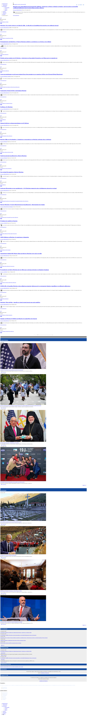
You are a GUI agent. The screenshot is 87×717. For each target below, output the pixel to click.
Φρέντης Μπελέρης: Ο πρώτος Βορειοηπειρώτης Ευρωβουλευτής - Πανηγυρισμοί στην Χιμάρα (22, 204)
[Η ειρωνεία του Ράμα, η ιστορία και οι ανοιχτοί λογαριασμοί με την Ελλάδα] (23, 620)
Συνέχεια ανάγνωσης (16, 15)
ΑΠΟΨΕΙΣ (3, 14)
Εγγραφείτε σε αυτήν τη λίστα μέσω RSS (20, 4)
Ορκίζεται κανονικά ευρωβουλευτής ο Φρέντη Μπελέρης (13, 155)
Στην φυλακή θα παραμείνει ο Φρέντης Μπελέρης (11, 172)
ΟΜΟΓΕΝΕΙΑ (4, 340)
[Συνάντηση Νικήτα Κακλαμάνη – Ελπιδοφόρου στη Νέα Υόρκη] (23, 441)
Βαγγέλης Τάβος (10, 38)
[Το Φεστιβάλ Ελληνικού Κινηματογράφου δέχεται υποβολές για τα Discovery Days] (23, 480)
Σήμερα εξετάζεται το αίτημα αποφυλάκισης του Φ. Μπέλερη (14, 123)
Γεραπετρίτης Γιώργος (9, 103)
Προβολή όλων (84, 485)
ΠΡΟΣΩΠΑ (4, 12)
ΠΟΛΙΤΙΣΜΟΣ (4, 6)
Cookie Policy (5, 687)
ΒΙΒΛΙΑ (6, 10)
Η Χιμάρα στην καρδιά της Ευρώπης (8, 221)
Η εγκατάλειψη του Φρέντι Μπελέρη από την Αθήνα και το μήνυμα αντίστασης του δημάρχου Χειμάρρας (24, 269)
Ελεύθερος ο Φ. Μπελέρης (6, 107)
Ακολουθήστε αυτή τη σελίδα (18, 666)
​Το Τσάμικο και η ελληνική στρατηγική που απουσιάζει (8, 555)
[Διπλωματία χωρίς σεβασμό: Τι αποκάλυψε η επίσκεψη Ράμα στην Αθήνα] (23, 589)
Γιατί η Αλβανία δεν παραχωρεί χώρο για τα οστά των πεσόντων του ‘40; (10, 521)
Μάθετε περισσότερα (3, 372)
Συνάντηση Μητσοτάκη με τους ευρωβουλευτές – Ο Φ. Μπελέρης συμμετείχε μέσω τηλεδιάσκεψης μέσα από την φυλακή (28, 188)
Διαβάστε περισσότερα (3, 655)
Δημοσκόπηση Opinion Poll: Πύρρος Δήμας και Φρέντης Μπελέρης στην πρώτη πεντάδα (21, 253)
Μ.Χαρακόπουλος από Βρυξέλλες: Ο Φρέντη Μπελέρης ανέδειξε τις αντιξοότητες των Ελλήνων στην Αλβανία (25, 41)
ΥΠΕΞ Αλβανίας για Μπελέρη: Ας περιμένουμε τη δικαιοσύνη (14, 237)
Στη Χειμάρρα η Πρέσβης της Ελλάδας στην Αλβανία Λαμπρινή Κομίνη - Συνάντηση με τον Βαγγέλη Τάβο (15, 632)
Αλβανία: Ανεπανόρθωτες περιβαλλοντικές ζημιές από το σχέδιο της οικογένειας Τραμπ (13, 640)
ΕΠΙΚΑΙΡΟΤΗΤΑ (5, 3)
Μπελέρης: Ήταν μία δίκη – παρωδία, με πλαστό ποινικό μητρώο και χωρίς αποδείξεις (20, 302)
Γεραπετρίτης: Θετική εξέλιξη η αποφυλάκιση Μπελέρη (13, 90)
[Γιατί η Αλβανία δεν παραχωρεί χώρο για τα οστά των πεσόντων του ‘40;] (23, 520)
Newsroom (2, 27)
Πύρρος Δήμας (10, 233)
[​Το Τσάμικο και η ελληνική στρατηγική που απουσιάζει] (23, 553)
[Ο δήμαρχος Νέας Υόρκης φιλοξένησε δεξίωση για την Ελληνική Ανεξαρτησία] (23, 368)
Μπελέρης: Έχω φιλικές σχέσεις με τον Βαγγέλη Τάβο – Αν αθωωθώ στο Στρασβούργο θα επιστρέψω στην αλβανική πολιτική (29, 25)
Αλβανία (1, 54)
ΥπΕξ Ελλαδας (2, 282)
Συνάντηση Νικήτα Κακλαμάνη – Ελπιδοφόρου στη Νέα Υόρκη (9, 442)
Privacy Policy (5, 688)
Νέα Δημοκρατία (2, 201)
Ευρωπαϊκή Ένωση (3, 168)
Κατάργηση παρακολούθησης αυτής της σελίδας (7, 666)
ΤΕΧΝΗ (6, 708)
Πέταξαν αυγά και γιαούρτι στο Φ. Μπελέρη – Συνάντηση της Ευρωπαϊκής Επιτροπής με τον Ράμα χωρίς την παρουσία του (28, 58)
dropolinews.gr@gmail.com (45, 672)
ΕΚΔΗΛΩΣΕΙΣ (7, 7)
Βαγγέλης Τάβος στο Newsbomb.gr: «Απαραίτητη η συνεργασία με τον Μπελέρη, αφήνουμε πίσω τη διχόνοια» (25, 139)
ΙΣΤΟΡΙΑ (4, 11)
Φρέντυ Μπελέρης (3, 38)
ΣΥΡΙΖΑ (1, 298)
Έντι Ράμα (1, 70)
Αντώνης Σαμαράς (3, 331)
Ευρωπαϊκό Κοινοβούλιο (19, 201)
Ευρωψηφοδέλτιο (12, 201)
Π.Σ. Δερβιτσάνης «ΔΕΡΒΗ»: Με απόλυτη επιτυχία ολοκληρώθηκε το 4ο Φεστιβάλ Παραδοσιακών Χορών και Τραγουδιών (18, 635)
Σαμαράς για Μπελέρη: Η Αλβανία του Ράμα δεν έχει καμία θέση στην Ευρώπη (18, 318)
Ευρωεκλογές (5, 217)
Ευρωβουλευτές (7, 201)
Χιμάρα (7, 38)
